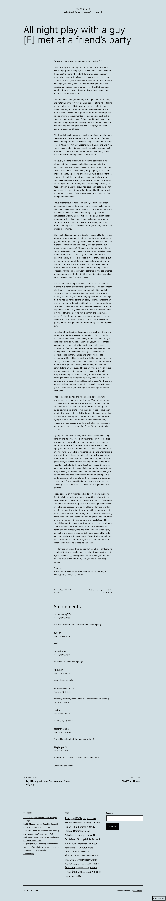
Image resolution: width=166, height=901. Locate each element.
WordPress (137, 890)
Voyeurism (70, 876)
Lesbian (83, 847)
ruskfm (58, 592)
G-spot (89, 834)
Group (110, 592)
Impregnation (84, 844)
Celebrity (87, 822)
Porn (85, 859)
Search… (109, 813)
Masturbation (72, 855)
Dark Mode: (157, 898)
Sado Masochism (82, 867)
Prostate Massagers (72, 864)
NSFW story (83, 8)
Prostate (92, 860)
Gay (95, 835)
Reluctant (70, 867)
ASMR (73, 819)
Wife (78, 876)
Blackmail (91, 818)
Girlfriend (70, 839)
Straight (76, 871)
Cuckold (96, 822)
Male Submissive (82, 852)
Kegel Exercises (71, 848)
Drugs (68, 827)
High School (92, 839)
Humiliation (71, 843)
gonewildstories (106, 590)
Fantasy (90, 826)
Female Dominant (74, 831)
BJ (84, 818)
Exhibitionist (78, 827)
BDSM (78, 818)
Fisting (80, 834)
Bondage (70, 822)
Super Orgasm (86, 872)
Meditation (85, 855)
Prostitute (94, 864)
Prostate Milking (84, 864)
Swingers (95, 871)
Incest (93, 843)
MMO (93, 855)
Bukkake (78, 823)
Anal (67, 818)
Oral (79, 859)
